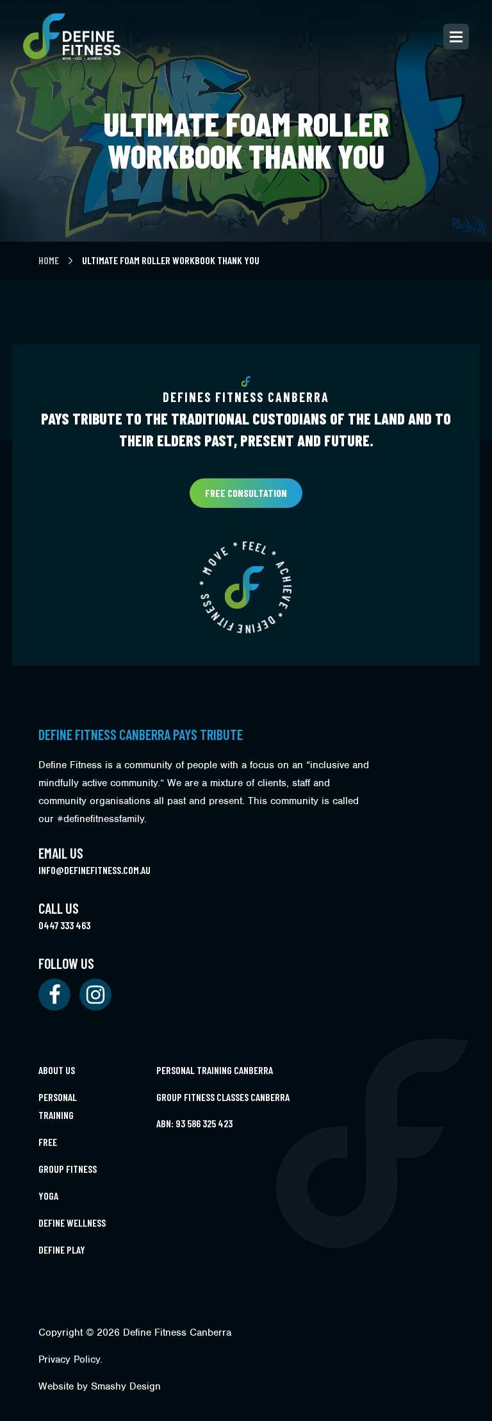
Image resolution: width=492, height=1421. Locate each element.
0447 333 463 (64, 925)
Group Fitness (67, 1169)
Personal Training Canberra (214, 1070)
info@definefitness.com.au (94, 870)
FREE (47, 1142)
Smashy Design (126, 1386)
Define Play (61, 1249)
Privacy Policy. (70, 1359)
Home (49, 260)
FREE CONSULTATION (246, 493)
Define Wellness (72, 1222)
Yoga (48, 1196)
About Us (56, 1070)
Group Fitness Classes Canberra (223, 1097)
